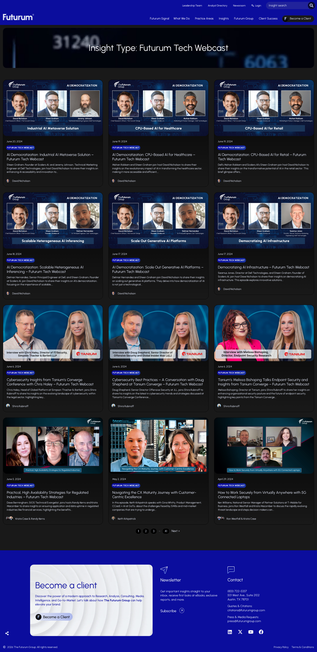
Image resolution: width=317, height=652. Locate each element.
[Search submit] (311, 5)
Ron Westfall (234, 518)
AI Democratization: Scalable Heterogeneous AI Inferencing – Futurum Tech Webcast (45, 269)
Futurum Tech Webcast (20, 148)
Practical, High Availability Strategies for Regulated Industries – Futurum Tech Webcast (47, 494)
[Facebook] (261, 632)
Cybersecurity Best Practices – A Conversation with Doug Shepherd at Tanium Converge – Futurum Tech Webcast (158, 382)
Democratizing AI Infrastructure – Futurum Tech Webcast (263, 267)
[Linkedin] (229, 632)
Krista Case (21, 518)
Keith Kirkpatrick (127, 518)
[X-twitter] (240, 632)
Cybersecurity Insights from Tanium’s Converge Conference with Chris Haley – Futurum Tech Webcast (50, 382)
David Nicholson (21, 181)
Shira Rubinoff (20, 406)
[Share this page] (7, 633)
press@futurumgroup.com (244, 621)
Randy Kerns (38, 518)
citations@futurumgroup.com (246, 610)
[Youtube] (250, 632)
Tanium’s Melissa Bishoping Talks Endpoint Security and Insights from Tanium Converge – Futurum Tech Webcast (263, 382)
